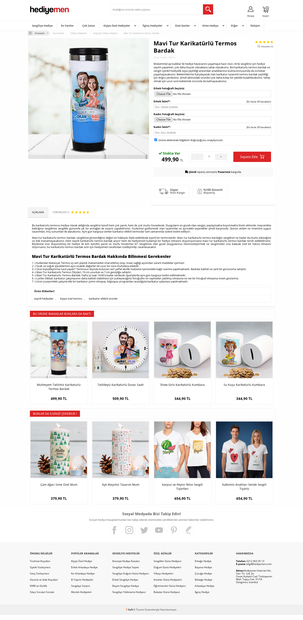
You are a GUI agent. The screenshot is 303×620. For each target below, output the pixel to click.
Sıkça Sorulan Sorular (42, 592)
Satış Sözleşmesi (39, 573)
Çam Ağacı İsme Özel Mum (58, 485)
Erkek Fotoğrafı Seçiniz (169, 88)
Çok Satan (88, 25)
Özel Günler (182, 25)
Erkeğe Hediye (203, 561)
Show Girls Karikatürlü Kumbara (182, 385)
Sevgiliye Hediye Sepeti (125, 567)
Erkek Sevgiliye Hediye (125, 579)
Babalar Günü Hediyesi (167, 592)
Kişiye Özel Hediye (81, 561)
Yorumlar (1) (267, 46)
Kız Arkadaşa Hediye (83, 573)
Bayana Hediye (203, 567)
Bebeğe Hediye (203, 579)
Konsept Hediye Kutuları (126, 561)
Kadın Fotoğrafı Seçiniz (169, 114)
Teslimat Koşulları (40, 561)
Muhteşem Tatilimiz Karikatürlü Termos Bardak (59, 387)
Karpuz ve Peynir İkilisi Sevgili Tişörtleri (182, 487)
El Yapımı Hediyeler (82, 579)
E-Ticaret (139, 609)
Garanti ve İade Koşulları (44, 579)
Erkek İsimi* (162, 101)
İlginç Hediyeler (152, 25)
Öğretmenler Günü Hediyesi (170, 586)
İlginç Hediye (202, 592)
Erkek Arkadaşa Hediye (84, 567)
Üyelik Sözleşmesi (40, 567)
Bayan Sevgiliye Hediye (125, 586)
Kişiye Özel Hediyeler (116, 25)
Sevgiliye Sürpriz (80, 586)
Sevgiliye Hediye (42, 25)
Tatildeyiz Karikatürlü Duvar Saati (120, 385)
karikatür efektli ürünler (103, 298)
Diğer (234, 25)
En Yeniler (67, 25)
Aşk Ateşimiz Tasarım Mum (120, 485)
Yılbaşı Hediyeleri (163, 573)
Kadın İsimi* (162, 127)
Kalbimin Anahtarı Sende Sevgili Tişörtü (244, 487)
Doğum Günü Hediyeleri (167, 567)
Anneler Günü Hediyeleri (168, 579)
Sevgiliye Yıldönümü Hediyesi (129, 592)
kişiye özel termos (71, 298)
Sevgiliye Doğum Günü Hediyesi (130, 573)
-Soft (130, 609)
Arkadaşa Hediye (204, 586)
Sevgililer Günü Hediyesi (167, 561)
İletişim (255, 25)
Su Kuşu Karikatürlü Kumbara (244, 385)
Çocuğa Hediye (203, 573)
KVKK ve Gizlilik (38, 586)
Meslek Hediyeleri (81, 592)
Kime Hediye (210, 25)
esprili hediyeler (43, 298)
